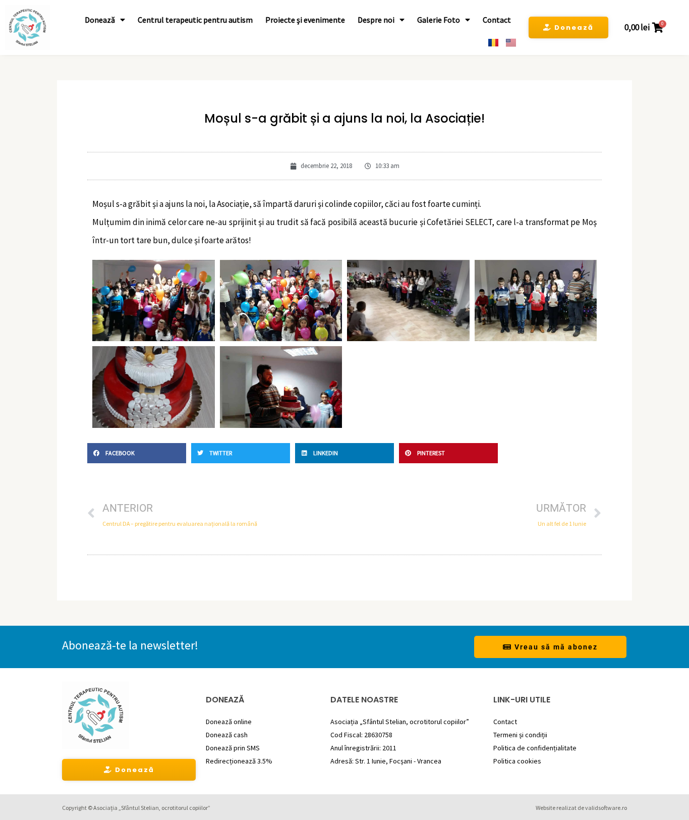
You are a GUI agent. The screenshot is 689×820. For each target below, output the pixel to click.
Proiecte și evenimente (305, 20)
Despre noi (376, 20)
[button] (136, 453)
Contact (497, 20)
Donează (100, 20)
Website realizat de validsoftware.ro (581, 807)
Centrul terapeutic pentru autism (195, 20)
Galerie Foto (438, 20)
